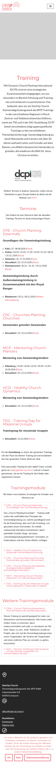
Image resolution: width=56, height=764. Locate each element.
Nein (18, 757)
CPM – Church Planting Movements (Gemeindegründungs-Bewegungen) (26, 609)
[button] (28, 506)
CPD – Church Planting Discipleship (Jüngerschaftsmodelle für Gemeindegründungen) (24, 567)
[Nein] (52, 749)
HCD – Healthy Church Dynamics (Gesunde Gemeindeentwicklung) (24, 551)
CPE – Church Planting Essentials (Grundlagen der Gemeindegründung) (27, 506)
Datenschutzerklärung (38, 757)
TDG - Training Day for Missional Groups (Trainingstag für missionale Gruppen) (27, 584)
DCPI (33, 198)
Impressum (7, 721)
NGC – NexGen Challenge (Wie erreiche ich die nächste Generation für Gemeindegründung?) (26, 651)
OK (8, 757)
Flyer (35, 262)
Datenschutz (8, 725)
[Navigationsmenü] (50, 6)
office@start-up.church (13, 711)
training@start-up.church (21, 470)
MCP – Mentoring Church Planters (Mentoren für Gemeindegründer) (24, 576)
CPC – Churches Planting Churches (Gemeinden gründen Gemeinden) (25, 559)
